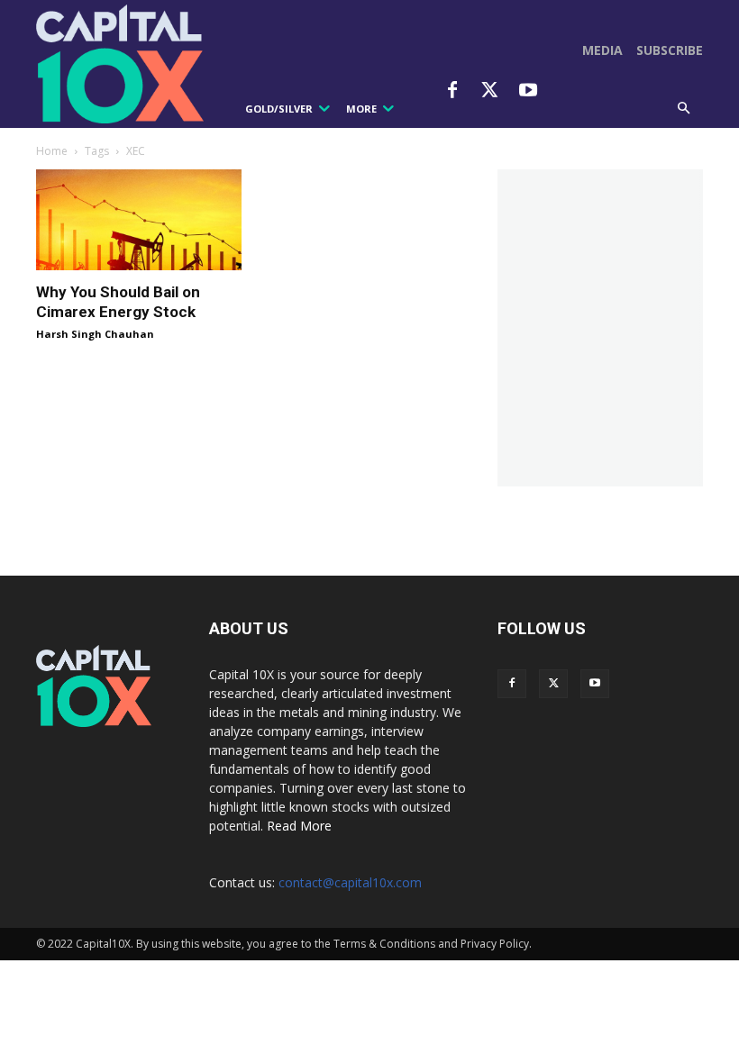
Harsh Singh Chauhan (95, 334)
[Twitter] (490, 91)
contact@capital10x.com (350, 882)
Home (52, 151)
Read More (299, 825)
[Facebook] (452, 91)
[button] (684, 109)
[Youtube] (528, 91)
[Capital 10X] (124, 64)
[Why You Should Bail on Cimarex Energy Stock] (139, 220)
